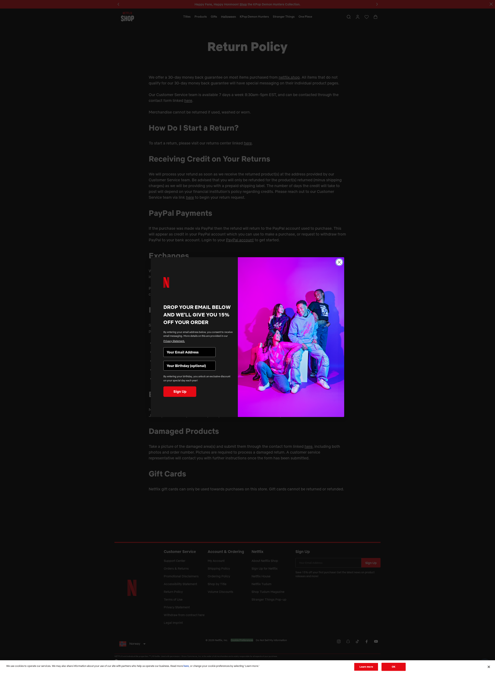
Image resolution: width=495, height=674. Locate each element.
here (186, 665)
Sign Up (179, 391)
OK (393, 666)
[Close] (489, 667)
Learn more (366, 666)
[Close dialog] (339, 262)
